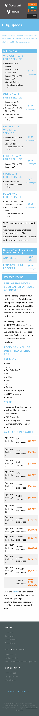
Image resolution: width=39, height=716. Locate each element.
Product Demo (10, 643)
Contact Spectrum (12, 658)
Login (32, 7)
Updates (33, 10)
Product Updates (11, 640)
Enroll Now (9, 632)
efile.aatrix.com (10, 680)
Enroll (32, 4)
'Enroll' (16, 592)
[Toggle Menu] (34, 16)
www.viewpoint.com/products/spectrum (20, 662)
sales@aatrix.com (11, 677)
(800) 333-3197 (11, 654)
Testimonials (9, 636)
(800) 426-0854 (11, 673)
